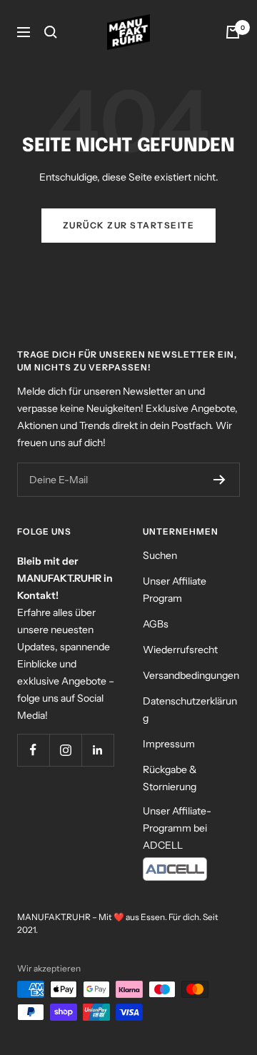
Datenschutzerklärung (190, 710)
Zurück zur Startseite (129, 225)
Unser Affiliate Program (174, 590)
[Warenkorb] (233, 32)
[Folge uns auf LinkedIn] (97, 750)
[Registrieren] (219, 480)
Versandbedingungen (191, 675)
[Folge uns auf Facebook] (33, 750)
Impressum (169, 743)
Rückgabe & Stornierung (170, 778)
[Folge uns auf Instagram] (65, 750)
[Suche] (50, 32)
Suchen (160, 555)
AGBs (155, 623)
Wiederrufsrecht (180, 649)
